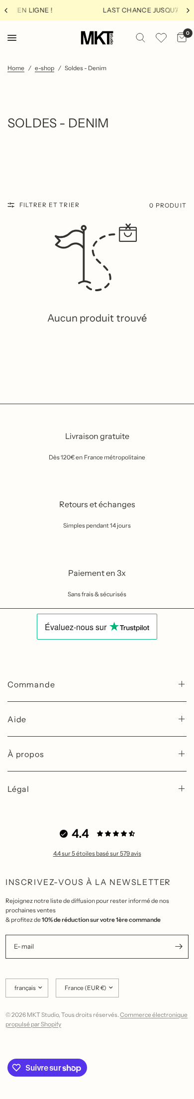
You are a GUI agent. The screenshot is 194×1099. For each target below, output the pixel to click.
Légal (18, 789)
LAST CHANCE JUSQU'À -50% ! (108, 10)
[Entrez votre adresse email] (179, 947)
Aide (16, 719)
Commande (31, 684)
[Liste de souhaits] (161, 37)
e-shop (44, 68)
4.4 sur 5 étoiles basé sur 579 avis (97, 853)
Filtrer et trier (49, 205)
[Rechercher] (140, 37)
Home (15, 68)
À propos (25, 754)
